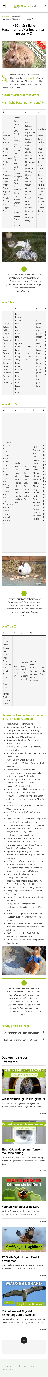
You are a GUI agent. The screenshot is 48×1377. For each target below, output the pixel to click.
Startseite (5, 16)
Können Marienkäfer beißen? (20, 1207)
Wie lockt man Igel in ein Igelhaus (23, 1099)
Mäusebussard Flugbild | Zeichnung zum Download (19, 1313)
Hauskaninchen (30, 78)
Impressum (8, 1369)
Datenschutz (28, 1366)
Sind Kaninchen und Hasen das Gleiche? (21, 1033)
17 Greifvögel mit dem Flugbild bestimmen (21, 1259)
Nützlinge (9, 1090)
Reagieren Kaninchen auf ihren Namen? (21, 1040)
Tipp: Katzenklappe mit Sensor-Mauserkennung (22, 1151)
